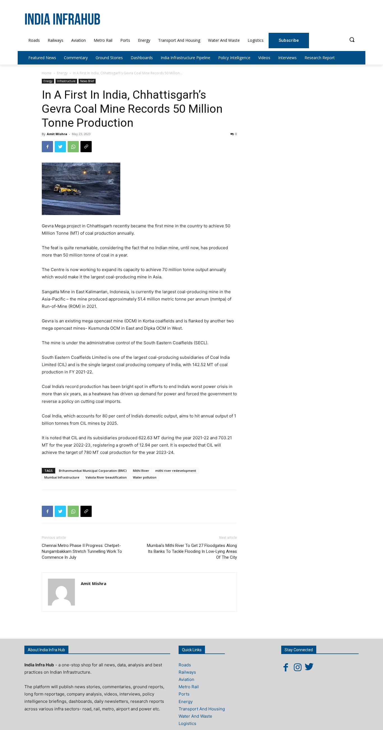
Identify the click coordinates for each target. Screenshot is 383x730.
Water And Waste (195, 716)
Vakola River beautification (106, 477)
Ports (184, 694)
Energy (62, 73)
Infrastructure (66, 81)
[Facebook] (47, 146)
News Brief (87, 81)
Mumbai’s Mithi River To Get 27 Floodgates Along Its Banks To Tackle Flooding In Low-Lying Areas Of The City (192, 551)
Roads (185, 664)
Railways (187, 672)
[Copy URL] (86, 146)
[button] (352, 39)
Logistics (187, 723)
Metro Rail (189, 686)
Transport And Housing (202, 708)
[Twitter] (60, 146)
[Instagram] (297, 667)
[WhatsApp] (73, 146)
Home (47, 73)
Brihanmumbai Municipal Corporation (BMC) (93, 470)
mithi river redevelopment (175, 470)
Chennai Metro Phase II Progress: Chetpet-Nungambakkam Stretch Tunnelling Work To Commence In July (82, 551)
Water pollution (144, 477)
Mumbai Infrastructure (61, 477)
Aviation (186, 679)
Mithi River (141, 470)
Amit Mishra (57, 134)
